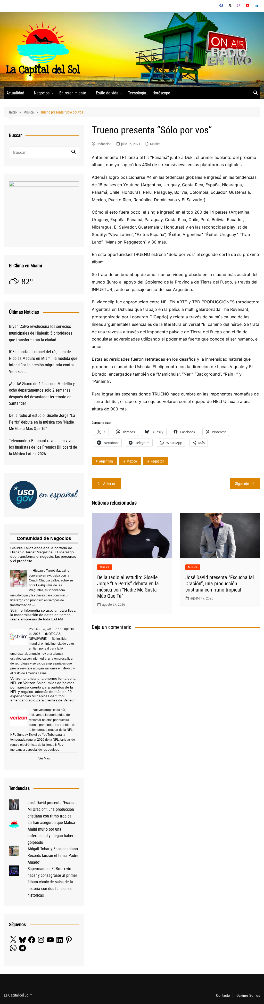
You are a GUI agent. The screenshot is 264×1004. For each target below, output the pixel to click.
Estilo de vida (107, 93)
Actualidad (15, 93)
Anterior (109, 483)
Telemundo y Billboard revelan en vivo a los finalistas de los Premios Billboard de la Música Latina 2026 (43, 447)
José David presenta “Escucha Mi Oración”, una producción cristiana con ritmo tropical (219, 583)
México (132, 461)
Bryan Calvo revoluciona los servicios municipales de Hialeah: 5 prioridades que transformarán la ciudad (40, 333)
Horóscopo (161, 93)
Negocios (42, 93)
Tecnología (137, 93)
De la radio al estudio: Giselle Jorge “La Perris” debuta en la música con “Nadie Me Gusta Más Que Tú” (128, 586)
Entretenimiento (72, 93)
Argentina (106, 461)
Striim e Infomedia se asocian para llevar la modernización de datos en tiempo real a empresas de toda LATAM (43, 614)
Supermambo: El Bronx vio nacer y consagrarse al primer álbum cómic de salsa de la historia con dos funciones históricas (52, 881)
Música (155, 144)
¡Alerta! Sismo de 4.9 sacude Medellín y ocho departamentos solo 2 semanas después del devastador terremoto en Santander (42, 393)
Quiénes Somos (248, 995)
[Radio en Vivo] (227, 48)
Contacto (223, 995)
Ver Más (44, 758)
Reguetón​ (157, 461)
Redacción (104, 144)
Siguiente (242, 483)
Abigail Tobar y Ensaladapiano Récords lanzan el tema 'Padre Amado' (53, 855)
